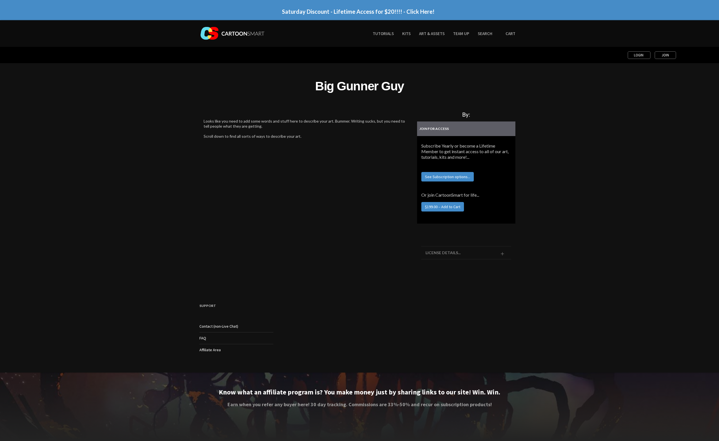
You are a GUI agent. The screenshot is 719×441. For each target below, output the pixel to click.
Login (639, 55)
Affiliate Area (210, 349)
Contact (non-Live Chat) (218, 326)
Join (665, 55)
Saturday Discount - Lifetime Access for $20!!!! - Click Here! (358, 11)
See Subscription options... (447, 176)
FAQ (202, 338)
